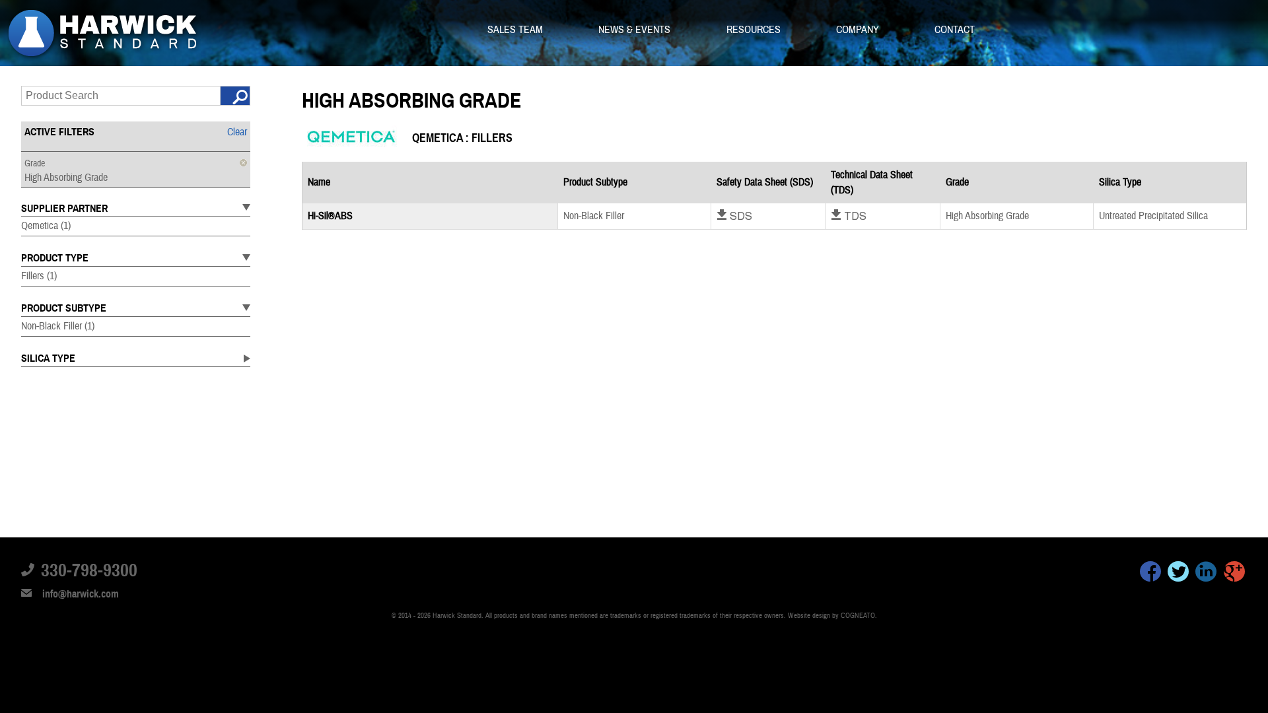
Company (859, 29)
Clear (237, 132)
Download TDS (848, 216)
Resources (754, 29)
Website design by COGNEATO (831, 616)
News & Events (635, 29)
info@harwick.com (80, 594)
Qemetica (46, 225)
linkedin (1205, 573)
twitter (1178, 573)
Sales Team (516, 29)
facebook (1150, 573)
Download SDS (734, 216)
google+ (1234, 573)
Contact (954, 29)
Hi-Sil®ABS (330, 215)
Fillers (39, 276)
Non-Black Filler (57, 326)
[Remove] (243, 162)
